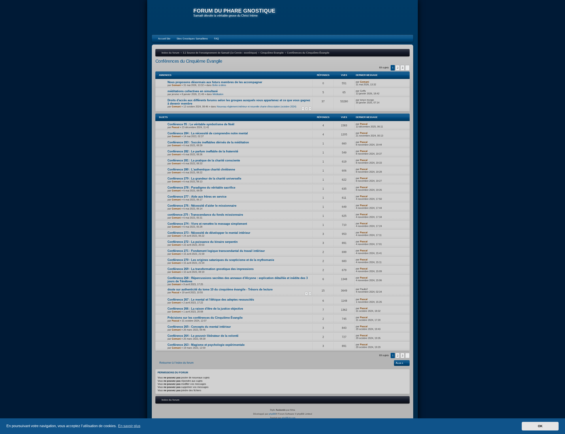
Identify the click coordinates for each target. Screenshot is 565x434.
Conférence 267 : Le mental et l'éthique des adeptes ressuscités (211, 299)
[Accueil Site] (389, 17)
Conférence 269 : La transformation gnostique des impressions (211, 269)
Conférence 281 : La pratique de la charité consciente (204, 160)
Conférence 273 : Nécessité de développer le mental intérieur (209, 232)
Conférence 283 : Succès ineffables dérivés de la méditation (208, 142)
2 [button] (397, 68)
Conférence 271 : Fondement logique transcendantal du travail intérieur (216, 251)
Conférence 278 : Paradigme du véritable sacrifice (201, 187)
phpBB (272, 414)
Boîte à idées (219, 85)
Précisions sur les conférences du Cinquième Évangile (205, 317)
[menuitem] (162, 38)
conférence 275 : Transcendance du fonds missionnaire (205, 214)
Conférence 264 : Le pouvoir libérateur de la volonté (203, 335)
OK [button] (540, 426)
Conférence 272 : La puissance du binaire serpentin (203, 241)
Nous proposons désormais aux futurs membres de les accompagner (215, 82)
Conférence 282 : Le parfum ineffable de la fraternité (203, 151)
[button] (407, 67)
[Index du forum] (172, 17)
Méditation (218, 94)
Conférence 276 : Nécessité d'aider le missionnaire (202, 205)
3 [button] (402, 68)
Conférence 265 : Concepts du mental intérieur (199, 326)
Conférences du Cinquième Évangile (188, 61)
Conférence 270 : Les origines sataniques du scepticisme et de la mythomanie (221, 260)
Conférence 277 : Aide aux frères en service (197, 196)
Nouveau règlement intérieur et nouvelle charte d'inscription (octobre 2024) (256, 106)
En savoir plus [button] (129, 426)
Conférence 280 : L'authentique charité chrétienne (201, 169)
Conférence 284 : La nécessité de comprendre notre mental (208, 133)
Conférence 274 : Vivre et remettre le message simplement (207, 223)
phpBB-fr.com (288, 418)
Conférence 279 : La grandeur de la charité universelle (204, 178)
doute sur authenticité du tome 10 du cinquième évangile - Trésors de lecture (220, 289)
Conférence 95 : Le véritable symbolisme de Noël (201, 124)
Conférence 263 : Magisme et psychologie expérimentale (206, 344)
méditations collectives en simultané (193, 91)
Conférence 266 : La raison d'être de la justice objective (205, 308)
